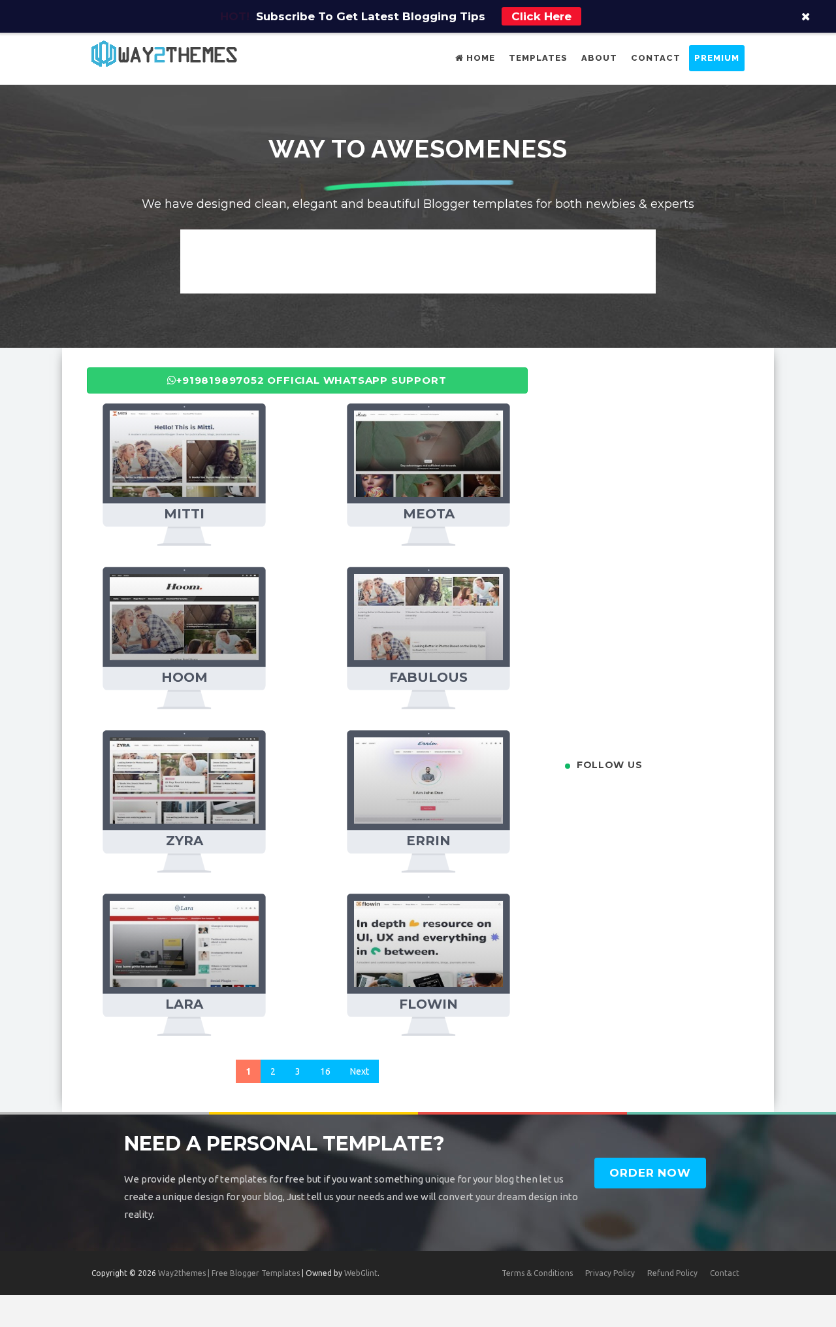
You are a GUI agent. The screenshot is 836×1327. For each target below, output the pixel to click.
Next (359, 1071)
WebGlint (361, 1273)
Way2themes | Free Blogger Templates (229, 1273)
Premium (716, 58)
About (599, 58)
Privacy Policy (610, 1273)
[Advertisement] (418, 258)
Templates (538, 58)
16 (325, 1071)
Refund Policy (672, 1273)
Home (479, 58)
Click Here (541, 16)
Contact (656, 58)
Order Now (650, 1172)
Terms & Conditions (537, 1273)
